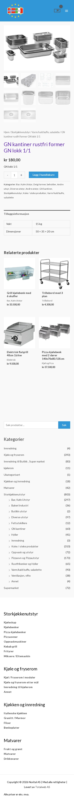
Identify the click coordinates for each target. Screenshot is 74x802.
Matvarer (9, 487)
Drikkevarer (11, 758)
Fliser (7, 722)
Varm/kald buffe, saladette (26, 569)
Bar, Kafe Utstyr (20, 499)
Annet (15, 581)
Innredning (10, 448)
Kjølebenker (11, 627)
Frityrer (9, 651)
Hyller (14, 534)
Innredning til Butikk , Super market (24, 461)
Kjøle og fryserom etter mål (21, 682)
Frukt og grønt (13, 749)
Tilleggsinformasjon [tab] (16, 213)
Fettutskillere (19, 523)
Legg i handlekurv (43, 174)
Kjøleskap (10, 622)
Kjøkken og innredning (17, 481)
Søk (64, 425)
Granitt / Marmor (15, 718)
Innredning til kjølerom (18, 687)
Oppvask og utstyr (22, 552)
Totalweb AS (42, 787)
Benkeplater (11, 727)
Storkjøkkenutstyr (14, 494)
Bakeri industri (19, 505)
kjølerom (9, 468)
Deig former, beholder (44, 184)
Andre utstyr (32, 188)
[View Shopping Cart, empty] (57, 10)
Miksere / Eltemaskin (17, 656)
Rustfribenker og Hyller (24, 563)
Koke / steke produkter (24, 546)
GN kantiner (18, 528)
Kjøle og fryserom (14, 454)
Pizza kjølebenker (15, 632)
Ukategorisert (12, 474)
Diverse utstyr (19, 517)
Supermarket (11, 587)
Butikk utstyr (19, 511)
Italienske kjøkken (15, 713)
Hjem (6, 132)
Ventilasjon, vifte (21, 575)
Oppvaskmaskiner (15, 641)
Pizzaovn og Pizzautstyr (25, 558)
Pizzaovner (11, 636)
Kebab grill (10, 646)
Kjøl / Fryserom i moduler (19, 677)
